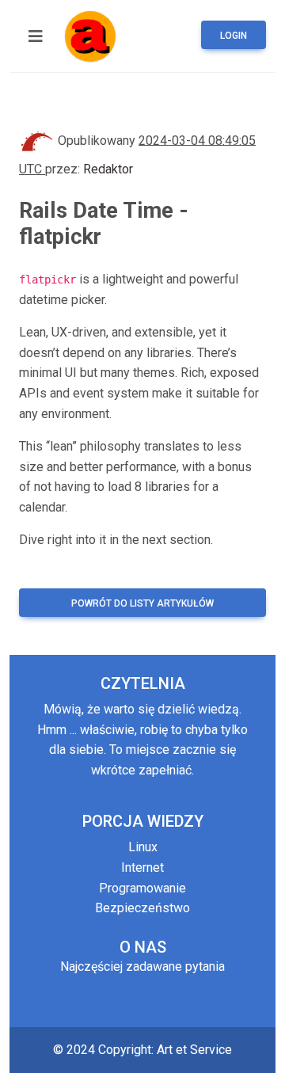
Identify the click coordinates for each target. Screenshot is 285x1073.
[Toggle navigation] (35, 36)
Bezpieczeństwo (142, 907)
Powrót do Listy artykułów (142, 603)
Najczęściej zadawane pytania (142, 966)
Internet (142, 867)
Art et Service (194, 1049)
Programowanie (142, 888)
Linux (143, 846)
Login (233, 35)
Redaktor (108, 169)
